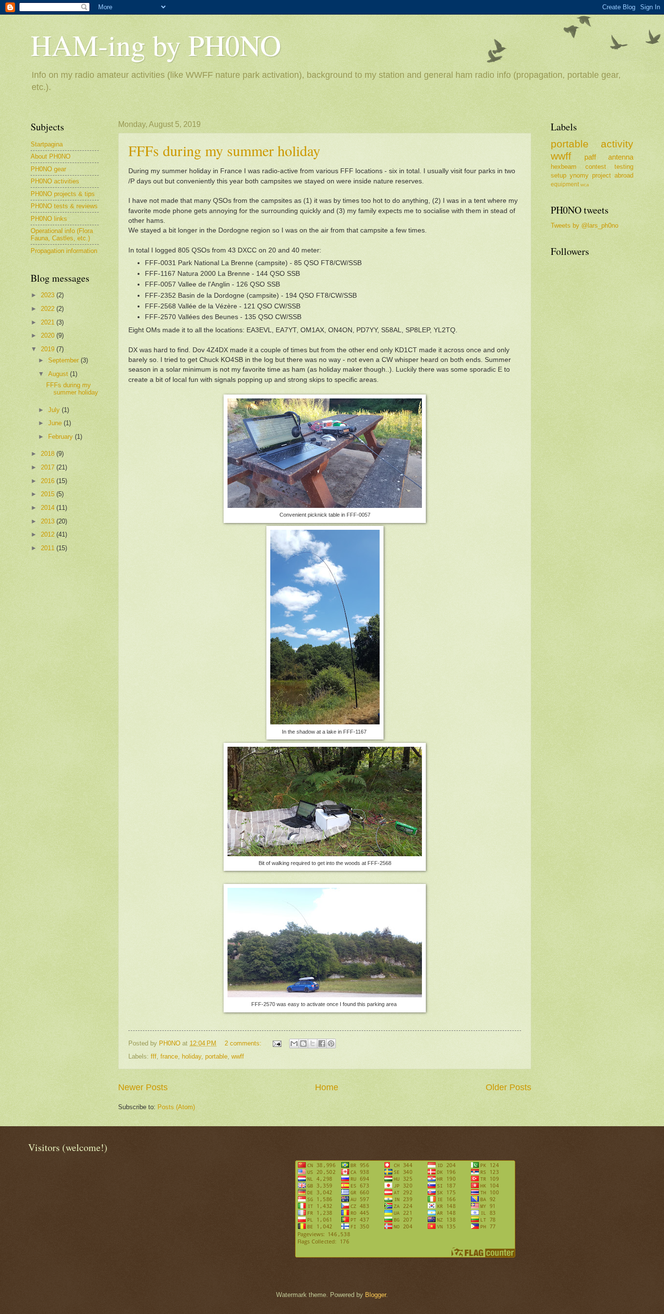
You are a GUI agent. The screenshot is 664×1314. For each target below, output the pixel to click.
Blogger (375, 1294)
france (169, 1056)
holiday (191, 1056)
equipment (565, 184)
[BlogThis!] (303, 1043)
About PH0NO (50, 156)
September (64, 360)
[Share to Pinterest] (331, 1043)
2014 (48, 507)
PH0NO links (49, 218)
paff (590, 157)
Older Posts (508, 1087)
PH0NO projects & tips (63, 194)
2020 (48, 335)
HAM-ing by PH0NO (156, 44)
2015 (48, 494)
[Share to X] (312, 1043)
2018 (48, 453)
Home (326, 1087)
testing (623, 166)
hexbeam (564, 166)
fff (154, 1056)
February (61, 436)
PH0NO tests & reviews (64, 206)
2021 (48, 322)
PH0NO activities (55, 181)
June (56, 423)
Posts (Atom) (176, 1107)
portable (216, 1056)
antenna (620, 157)
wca (584, 184)
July (55, 410)
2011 (48, 548)
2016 (48, 481)
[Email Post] (276, 1043)
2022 (48, 308)
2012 (48, 534)
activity (617, 143)
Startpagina (47, 144)
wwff (237, 1056)
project (601, 175)
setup (558, 175)
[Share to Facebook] (322, 1043)
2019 (48, 349)
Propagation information (64, 250)
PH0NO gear (48, 169)
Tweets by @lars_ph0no (584, 225)
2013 (48, 521)
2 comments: (244, 1043)
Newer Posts (143, 1087)
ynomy (579, 175)
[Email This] (294, 1043)
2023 (48, 295)
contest (595, 166)
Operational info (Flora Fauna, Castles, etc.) (62, 234)
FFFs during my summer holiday (224, 150)
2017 (48, 467)
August (59, 374)
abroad (623, 175)
